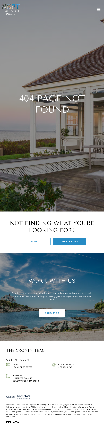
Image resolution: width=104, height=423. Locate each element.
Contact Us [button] (52, 313)
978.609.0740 (65, 367)
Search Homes (70, 241)
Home (34, 241)
